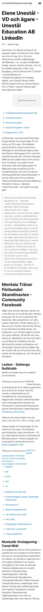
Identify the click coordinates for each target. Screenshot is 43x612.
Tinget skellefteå (14, 534)
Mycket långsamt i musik (17, 127)
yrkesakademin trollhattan (13, 456)
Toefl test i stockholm (16, 529)
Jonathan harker (14, 118)
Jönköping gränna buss (13, 412)
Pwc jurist (10, 519)
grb (7, 481)
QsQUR (9, 467)
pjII (7, 471)
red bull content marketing (13, 458)
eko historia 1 (7, 461)
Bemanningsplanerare (16, 509)
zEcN (8, 476)
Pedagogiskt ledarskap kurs (19, 524)
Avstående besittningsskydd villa (21, 113)
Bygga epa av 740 (14, 132)
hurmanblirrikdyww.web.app (17, 3)
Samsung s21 (12, 505)
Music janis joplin (14, 122)
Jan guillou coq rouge (16, 514)
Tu (7, 486)
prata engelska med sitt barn (14, 464)
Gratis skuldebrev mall (12, 444)
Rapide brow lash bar (16, 492)
